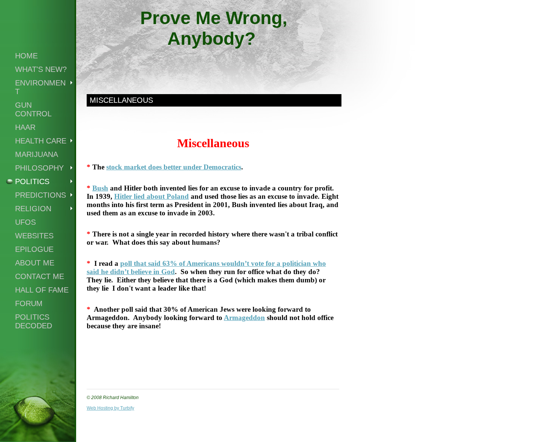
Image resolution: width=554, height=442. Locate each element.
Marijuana (36, 154)
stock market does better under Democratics (173, 167)
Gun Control (33, 109)
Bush (100, 188)
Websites (34, 236)
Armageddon (244, 318)
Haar (25, 127)
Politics (32, 181)
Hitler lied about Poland (151, 196)
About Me (34, 263)
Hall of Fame (42, 290)
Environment (40, 87)
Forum (29, 303)
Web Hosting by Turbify (110, 408)
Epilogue (34, 249)
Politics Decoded (33, 321)
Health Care (40, 141)
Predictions (40, 195)
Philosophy (39, 168)
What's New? (41, 69)
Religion (33, 208)
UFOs (25, 222)
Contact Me (39, 276)
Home (26, 56)
